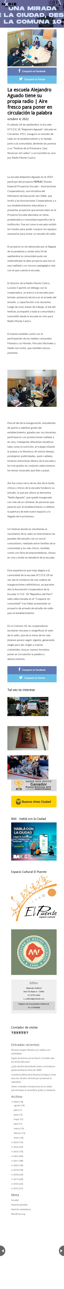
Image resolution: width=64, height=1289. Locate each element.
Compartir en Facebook (33, 71)
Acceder (15, 1200)
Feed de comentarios (21, 1209)
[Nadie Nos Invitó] (9, 5)
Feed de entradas (19, 1205)
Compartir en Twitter (34, 79)
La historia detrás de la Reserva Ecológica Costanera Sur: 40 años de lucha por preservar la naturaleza (34, 1078)
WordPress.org (18, 1214)
